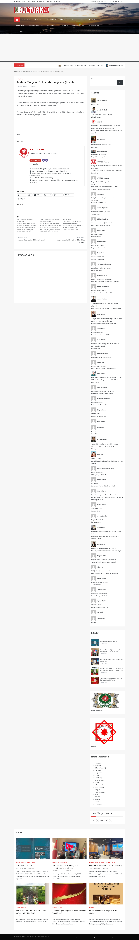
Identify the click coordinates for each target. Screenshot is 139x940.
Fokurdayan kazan (97, 332)
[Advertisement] (69, 48)
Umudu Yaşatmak (96, 508)
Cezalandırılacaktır (97, 234)
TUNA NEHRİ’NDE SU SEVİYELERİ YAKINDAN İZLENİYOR (49, 171)
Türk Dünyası (51, 19)
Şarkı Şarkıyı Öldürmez (98, 474)
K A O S (93, 431)
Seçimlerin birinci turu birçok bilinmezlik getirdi (31, 240)
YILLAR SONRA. (96, 214)
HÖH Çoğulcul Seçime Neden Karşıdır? (103, 368)
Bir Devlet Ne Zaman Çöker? (100, 405)
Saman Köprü (95, 511)
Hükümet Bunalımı (97, 402)
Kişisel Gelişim (93, 25)
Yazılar (80, 19)
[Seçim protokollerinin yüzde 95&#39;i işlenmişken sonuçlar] (51, 225)
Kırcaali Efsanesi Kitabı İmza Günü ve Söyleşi (111, 660)
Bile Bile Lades (96, 117)
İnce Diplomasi (96, 522)
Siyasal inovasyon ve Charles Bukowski (103, 495)
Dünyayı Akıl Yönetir (97, 245)
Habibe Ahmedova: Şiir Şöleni (100, 225)
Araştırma (20, 25)
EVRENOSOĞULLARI (98, 290)
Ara (92, 78)
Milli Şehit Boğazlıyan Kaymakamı (102, 571)
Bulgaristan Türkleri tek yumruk (100, 268)
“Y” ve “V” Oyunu (96, 605)
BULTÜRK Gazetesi (22, 86)
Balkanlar (38, 19)
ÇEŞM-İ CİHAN (96, 458)
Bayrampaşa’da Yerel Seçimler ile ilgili (103, 486)
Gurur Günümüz (96, 434)
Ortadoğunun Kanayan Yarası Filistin (102, 293)
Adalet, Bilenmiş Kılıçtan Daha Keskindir (103, 562)
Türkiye (62, 19)
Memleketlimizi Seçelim (98, 366)
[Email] (43, 160)
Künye (23, 1)
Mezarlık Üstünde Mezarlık (99, 582)
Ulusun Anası (67, 219)
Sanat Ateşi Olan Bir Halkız (99, 593)
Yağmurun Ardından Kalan (99, 248)
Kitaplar (19, 31)
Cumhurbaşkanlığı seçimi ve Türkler (102, 391)
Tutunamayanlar (96, 584)
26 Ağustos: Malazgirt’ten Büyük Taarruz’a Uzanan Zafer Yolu (69, 65)
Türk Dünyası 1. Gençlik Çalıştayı (101, 114)
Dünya (71, 19)
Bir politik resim (96, 236)
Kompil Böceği (95, 348)
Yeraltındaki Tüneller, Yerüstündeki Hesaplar (104, 444)
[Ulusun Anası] (74, 224)
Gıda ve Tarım (63, 25)
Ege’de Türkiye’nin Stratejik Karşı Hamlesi (104, 323)
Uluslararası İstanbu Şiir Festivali (101, 223)
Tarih (96, 794)
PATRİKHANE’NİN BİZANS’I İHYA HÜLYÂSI (105, 573)
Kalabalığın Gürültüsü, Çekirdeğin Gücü (103, 548)
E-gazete (49, 1)
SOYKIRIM (94, 483)
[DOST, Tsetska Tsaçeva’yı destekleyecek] (28, 225)
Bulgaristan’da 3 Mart (97, 520)
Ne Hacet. (94, 147)
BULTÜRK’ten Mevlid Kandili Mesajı (42, 178)
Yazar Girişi (56, 1)
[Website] (46, 160)
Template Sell (45, 936)
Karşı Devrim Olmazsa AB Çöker (101, 335)
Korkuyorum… (95, 104)
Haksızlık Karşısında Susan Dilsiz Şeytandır (105, 281)
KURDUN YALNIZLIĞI (98, 203)
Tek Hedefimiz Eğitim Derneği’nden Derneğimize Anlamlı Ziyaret (111, 651)
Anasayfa (17, 1)
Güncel (97, 782)
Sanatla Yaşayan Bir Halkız (99, 596)
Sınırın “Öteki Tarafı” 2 (98, 257)
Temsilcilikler (31, 1)
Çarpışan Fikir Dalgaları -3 (99, 607)
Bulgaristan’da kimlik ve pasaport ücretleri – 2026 (106, 377)
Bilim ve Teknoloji (36, 25)
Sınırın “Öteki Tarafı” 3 (98, 259)
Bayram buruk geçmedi (98, 416)
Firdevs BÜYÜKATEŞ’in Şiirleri (100, 211)
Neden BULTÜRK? (97, 270)
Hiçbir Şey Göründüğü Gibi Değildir (102, 393)
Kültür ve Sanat (99, 792)
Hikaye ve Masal (78, 25)
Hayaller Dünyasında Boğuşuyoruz (102, 279)
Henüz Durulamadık (97, 472)
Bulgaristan (26, 19)
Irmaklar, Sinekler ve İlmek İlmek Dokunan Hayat (106, 551)
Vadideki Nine (95, 413)
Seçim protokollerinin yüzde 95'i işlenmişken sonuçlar (71, 241)
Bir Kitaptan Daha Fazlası (108, 641)
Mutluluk (93, 622)
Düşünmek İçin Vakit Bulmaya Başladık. (103, 559)
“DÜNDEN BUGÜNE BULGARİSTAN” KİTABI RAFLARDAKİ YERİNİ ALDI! (111, 670)
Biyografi (50, 25)
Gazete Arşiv (40, 1)
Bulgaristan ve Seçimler (98, 154)
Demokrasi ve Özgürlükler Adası (101, 144)
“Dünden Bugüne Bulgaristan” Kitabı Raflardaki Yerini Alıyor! (111, 679)
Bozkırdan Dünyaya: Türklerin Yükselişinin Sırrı (106, 308)
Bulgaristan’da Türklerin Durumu (101, 357)
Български (91, 19)
